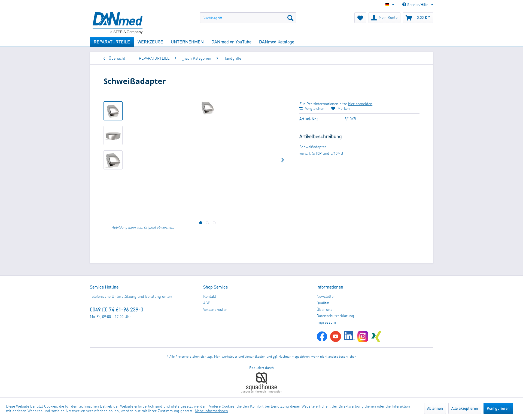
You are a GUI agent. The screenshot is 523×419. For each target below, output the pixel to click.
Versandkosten (215, 309)
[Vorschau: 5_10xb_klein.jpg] (113, 110)
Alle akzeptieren (464, 408)
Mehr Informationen (211, 410)
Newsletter (326, 296)
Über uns (324, 309)
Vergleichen (314, 108)
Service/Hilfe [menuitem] (417, 4)
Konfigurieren (498, 408)
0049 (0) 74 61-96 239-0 (116, 309)
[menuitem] (248, 17)
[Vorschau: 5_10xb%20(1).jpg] (113, 135)
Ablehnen (435, 408)
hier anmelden (360, 103)
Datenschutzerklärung (335, 315)
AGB (206, 302)
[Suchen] (290, 17)
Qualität (323, 302)
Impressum (326, 322)
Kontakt (209, 296)
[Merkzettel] (360, 17)
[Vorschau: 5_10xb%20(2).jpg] (113, 159)
